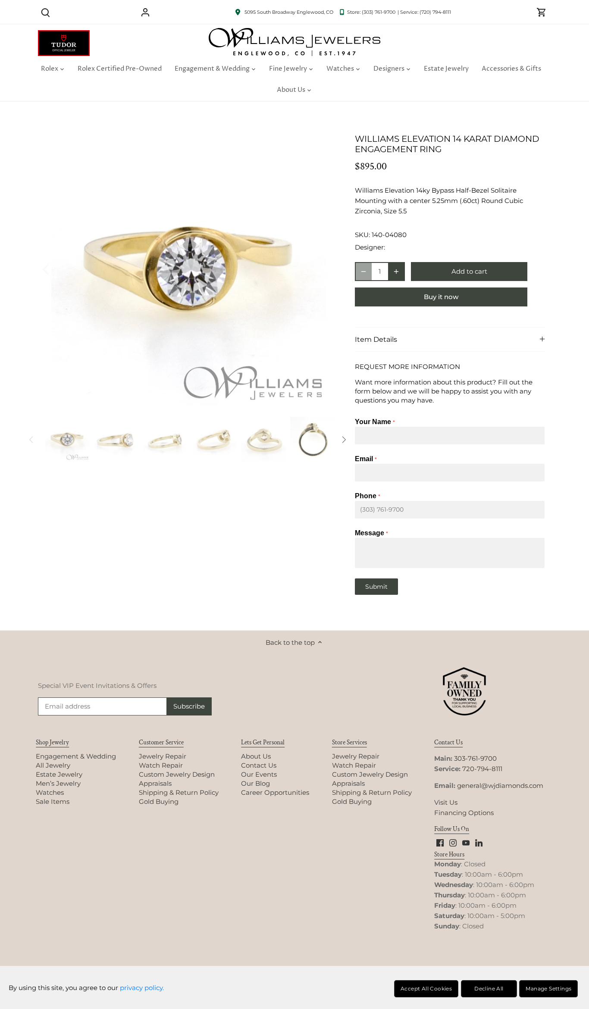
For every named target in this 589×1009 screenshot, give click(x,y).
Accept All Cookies (426, 988)
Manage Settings (548, 988)
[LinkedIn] (478, 842)
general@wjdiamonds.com (500, 785)
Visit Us (445, 802)
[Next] (321, 268)
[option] (189, 268)
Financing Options (464, 813)
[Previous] (57, 268)
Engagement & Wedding (76, 756)
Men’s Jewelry (58, 783)
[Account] (145, 12)
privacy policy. (142, 988)
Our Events (259, 774)
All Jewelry (53, 765)
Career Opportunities (275, 792)
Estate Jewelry (59, 774)
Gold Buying (159, 801)
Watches (50, 792)
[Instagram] (453, 842)
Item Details (376, 339)
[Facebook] (440, 842)
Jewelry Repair (162, 756)
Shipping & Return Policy (179, 792)
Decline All (488, 988)
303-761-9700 (475, 758)
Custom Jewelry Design (177, 774)
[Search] (45, 12)
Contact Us (258, 765)
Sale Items (52, 801)
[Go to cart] (541, 12)
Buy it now (441, 297)
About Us (256, 756)
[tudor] (64, 35)
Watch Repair (161, 765)
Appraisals (155, 783)
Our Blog (255, 783)
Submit (376, 586)
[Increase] (396, 271)
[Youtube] (466, 842)
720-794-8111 (482, 769)
